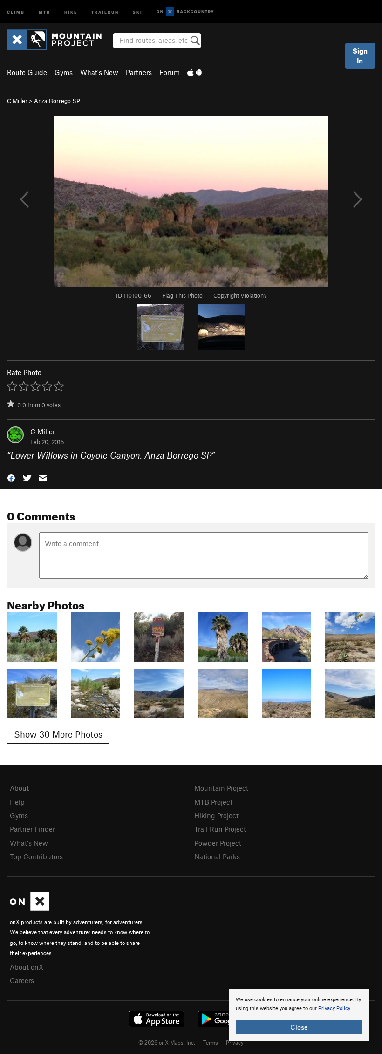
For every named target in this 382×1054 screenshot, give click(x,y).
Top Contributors (36, 856)
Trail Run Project (220, 829)
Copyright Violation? (239, 295)
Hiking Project (216, 815)
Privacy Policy (334, 1009)
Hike (70, 11)
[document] (299, 1014)
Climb (16, 11)
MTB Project (213, 802)
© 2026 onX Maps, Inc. (166, 1042)
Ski (138, 11)
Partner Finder (32, 829)
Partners (139, 72)
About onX (26, 967)
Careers (22, 980)
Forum (169, 72)
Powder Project (217, 843)
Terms (210, 1042)
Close (299, 1027)
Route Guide (27, 72)
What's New (99, 72)
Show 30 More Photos (58, 734)
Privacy (235, 1042)
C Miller (17, 100)
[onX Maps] (29, 908)
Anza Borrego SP (57, 100)
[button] (11, 477)
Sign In (360, 56)
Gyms (64, 72)
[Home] (59, 39)
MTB (44, 11)
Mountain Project (221, 788)
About (19, 788)
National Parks (217, 856)
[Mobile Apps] (194, 72)
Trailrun (105, 11)
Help (17, 802)
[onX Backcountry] (185, 11)
